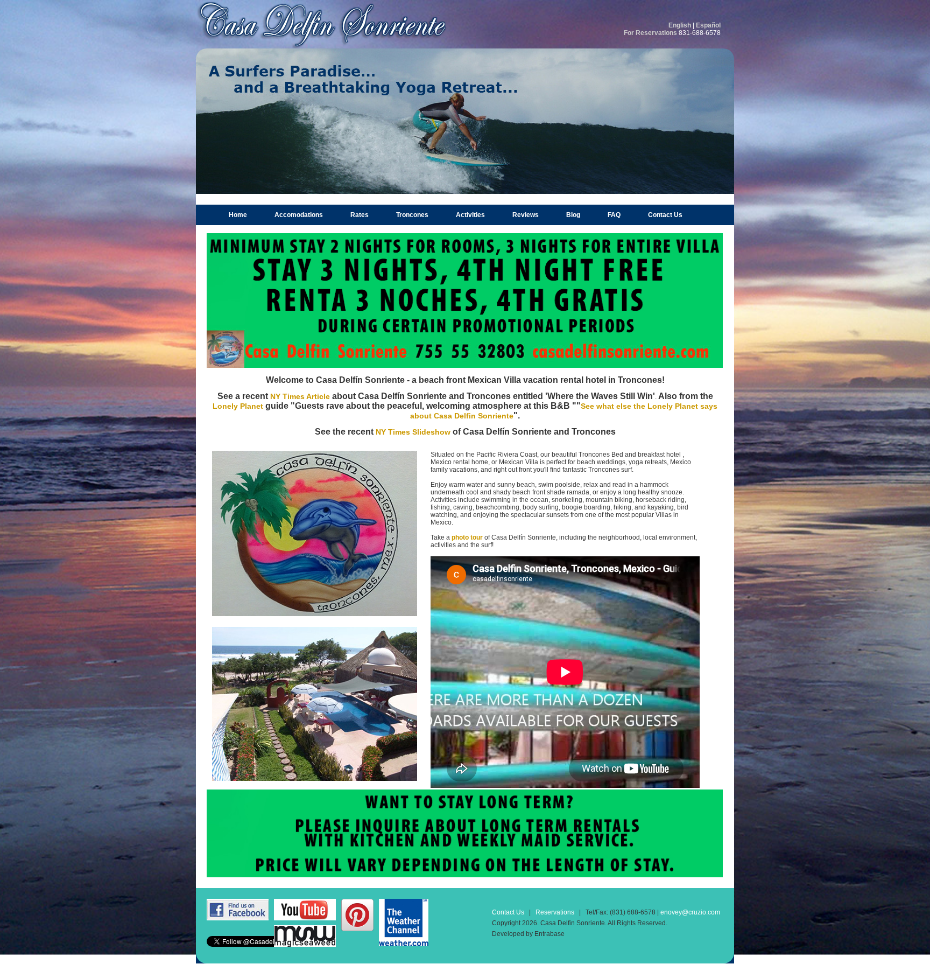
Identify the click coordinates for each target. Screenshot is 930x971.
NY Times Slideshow (413, 432)
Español (708, 25)
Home (238, 215)
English (679, 25)
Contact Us (665, 215)
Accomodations (298, 215)
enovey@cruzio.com (690, 912)
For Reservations (650, 33)
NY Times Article (300, 396)
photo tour (467, 537)
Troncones (412, 215)
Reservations (555, 912)
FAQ (614, 215)
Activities (470, 215)
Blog (573, 215)
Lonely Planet (239, 406)
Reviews (525, 215)
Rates (359, 215)
